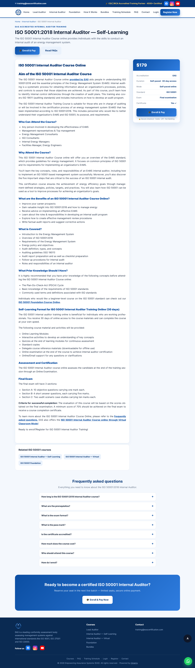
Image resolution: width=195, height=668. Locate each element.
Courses (70, 658)
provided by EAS (79, 79)
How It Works (90, 12)
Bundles (105, 12)
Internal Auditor (57, 12)
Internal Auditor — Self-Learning (101, 634)
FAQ (136, 12)
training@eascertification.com (149, 629)
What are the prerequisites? (55, 506)
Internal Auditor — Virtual (98, 638)
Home (26, 12)
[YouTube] (177, 3)
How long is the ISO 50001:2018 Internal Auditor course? (70, 496)
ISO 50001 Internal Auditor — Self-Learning (40, 457)
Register (114, 658)
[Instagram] (172, 3)
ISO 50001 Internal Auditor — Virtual (82, 457)
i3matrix (134, 663)
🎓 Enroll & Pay (27, 50)
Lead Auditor (39, 12)
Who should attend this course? (57, 553)
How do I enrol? (49, 562)
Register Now (170, 12)
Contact (146, 12)
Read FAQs (51, 50)
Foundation (74, 12)
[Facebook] (166, 3)
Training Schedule (121, 12)
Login (156, 12)
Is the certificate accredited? (56, 534)
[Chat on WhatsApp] (188, 661)
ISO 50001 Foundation (30, 463)
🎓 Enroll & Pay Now (97, 599)
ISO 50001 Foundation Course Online (39, 302)
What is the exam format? (54, 515)
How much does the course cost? (58, 543)
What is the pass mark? (53, 525)
